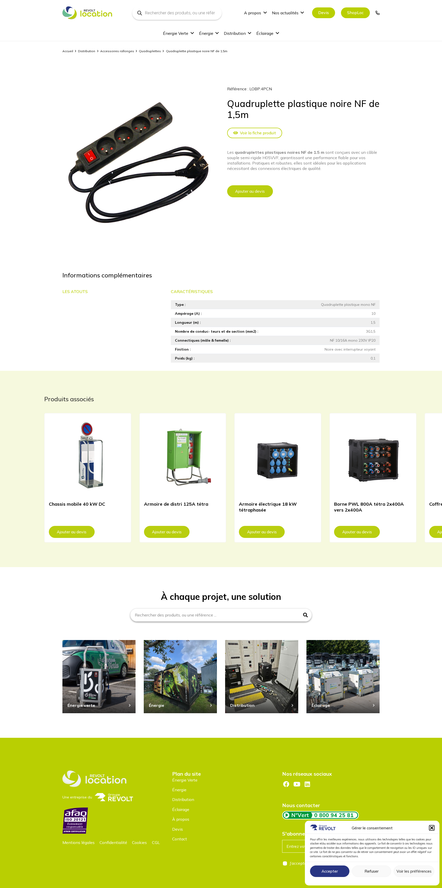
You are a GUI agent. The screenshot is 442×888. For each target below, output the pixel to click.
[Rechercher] (305, 615)
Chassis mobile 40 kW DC (77, 504)
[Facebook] (286, 784)
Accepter (330, 871)
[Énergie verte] (99, 676)
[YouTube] (297, 784)
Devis (177, 829)
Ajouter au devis (250, 191)
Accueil (67, 51)
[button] (431, 827)
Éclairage (180, 809)
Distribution (86, 51)
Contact (179, 838)
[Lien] (377, 12)
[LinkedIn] (307, 784)
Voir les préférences (414, 871)
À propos (180, 819)
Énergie (179, 789)
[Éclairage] (343, 676)
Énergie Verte (184, 780)
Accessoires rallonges (117, 51)
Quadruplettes (150, 51)
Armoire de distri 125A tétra (176, 504)
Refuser (371, 871)
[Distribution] (261, 676)
